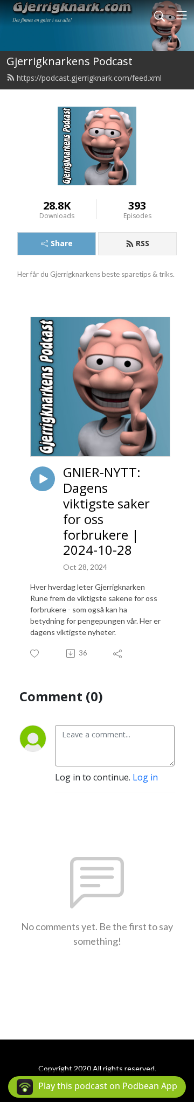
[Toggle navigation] (181, 15)
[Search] (159, 15)
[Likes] (35, 653)
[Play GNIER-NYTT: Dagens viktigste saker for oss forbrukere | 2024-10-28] (42, 478)
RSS (142, 243)
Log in (145, 777)
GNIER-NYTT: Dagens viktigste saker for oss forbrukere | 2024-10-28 (106, 511)
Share (62, 243)
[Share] (118, 653)
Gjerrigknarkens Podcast (69, 61)
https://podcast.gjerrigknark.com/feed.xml (89, 78)
